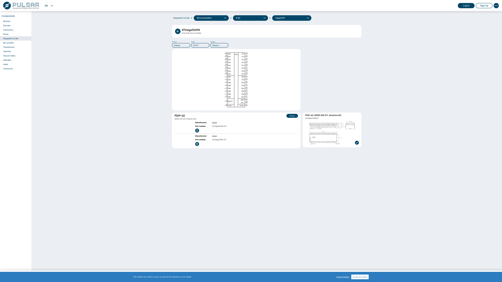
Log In (466, 5)
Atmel (214, 122)
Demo (496, 5)
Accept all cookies (360, 277)
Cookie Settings (342, 277)
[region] (251, 277)
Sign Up (484, 5)
